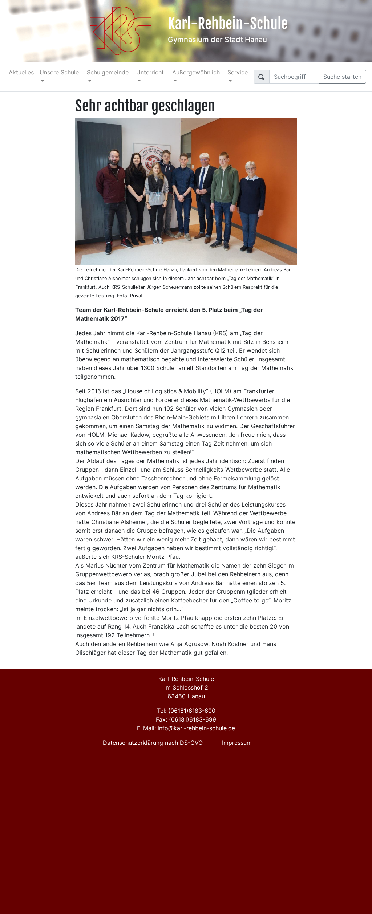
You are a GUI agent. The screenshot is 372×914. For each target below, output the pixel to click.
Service (237, 72)
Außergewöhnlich (196, 72)
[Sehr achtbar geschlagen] (186, 190)
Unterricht (150, 72)
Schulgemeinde (108, 72)
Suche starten (342, 76)
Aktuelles (21, 72)
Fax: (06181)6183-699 (186, 719)
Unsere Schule (59, 72)
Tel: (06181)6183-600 (186, 710)
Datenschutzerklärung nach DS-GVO (153, 742)
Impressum (237, 742)
